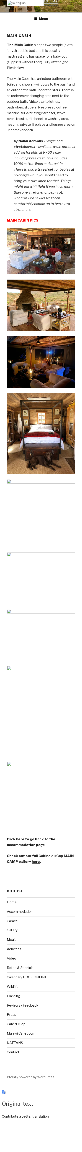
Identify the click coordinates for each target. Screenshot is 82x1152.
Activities (14, 949)
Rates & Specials (20, 968)
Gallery (12, 930)
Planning (13, 996)
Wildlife (12, 987)
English (20, 3)
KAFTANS (15, 1043)
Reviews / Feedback (22, 1005)
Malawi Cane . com (21, 1033)
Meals (11, 940)
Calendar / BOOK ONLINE (27, 977)
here (36, 862)
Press (11, 1015)
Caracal (12, 921)
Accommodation (20, 912)
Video (11, 958)
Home (12, 902)
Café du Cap (16, 1024)
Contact (13, 1052)
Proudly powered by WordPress (30, 1077)
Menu (43, 19)
